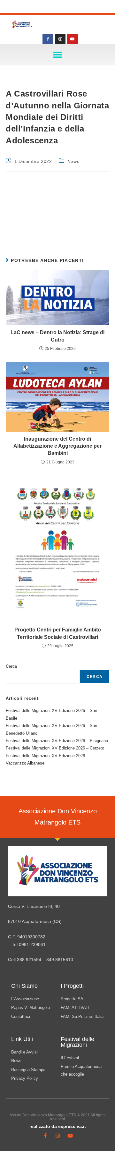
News (73, 161)
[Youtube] (72, 39)
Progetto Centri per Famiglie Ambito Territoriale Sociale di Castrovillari (57, 633)
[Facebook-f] (47, 39)
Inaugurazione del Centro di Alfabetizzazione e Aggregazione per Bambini (57, 446)
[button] (57, 54)
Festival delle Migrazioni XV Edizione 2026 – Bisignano (57, 740)
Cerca (11, 666)
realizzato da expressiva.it (57, 1126)
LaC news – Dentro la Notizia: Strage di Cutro (57, 336)
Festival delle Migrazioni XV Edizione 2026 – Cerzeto (55, 748)
